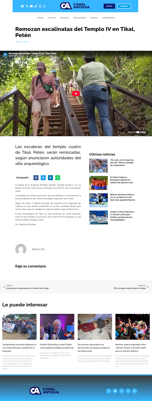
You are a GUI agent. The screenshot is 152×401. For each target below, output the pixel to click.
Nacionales (64, 18)
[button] (36, 177)
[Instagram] (40, 6)
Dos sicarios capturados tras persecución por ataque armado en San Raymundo (94, 347)
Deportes (94, 18)
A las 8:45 (52, 18)
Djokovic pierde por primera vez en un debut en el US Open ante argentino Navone (122, 197)
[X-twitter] (27, 6)
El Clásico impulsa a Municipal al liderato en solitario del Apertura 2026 (121, 180)
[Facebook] (22, 6)
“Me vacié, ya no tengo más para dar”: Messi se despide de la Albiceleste (122, 162)
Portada (40, 18)
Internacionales (80, 18)
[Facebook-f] (128, 391)
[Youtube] (31, 6)
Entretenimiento (108, 18)
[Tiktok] (35, 6)
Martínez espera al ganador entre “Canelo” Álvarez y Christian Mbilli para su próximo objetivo (130, 347)
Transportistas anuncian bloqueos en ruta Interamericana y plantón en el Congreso (19, 347)
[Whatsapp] (44, 6)
